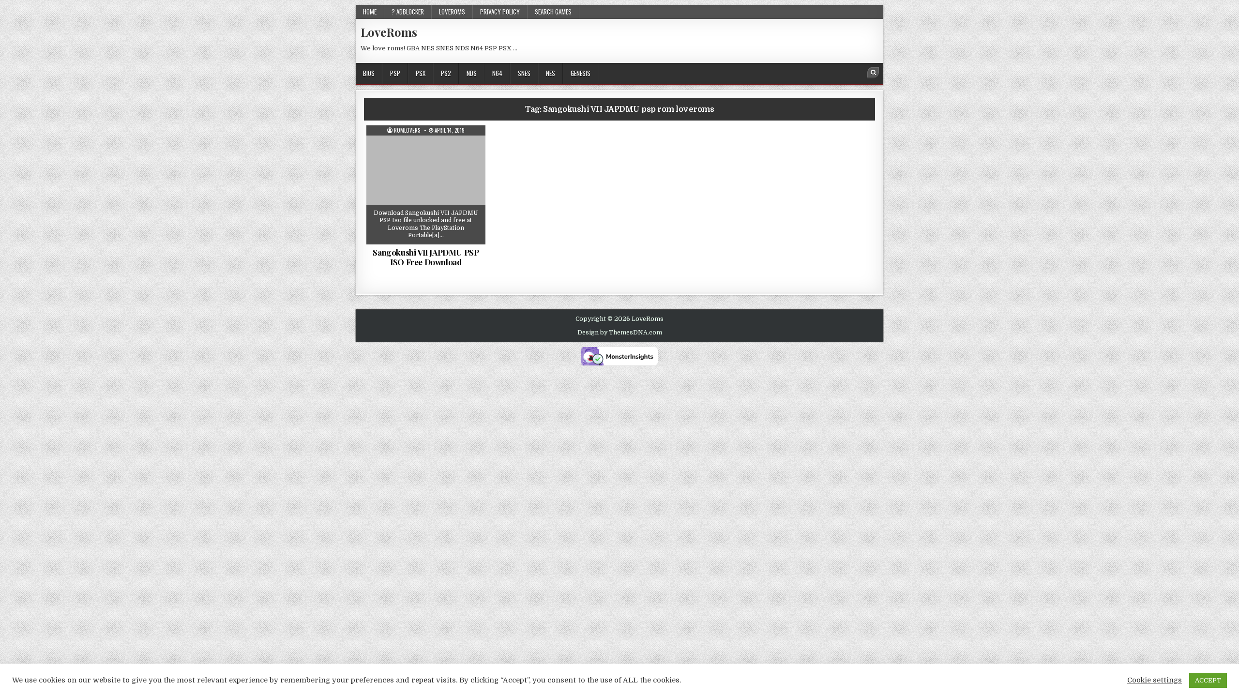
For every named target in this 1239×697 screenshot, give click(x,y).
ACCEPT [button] (1208, 680)
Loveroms (452, 11)
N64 (497, 73)
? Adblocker (408, 11)
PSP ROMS (429, 149)
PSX (420, 73)
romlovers (407, 130)
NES (550, 73)
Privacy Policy (500, 11)
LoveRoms (389, 32)
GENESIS (580, 73)
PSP (395, 73)
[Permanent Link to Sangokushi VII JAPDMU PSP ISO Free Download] (425, 184)
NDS (472, 73)
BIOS (369, 73)
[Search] (873, 72)
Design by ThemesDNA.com (619, 332)
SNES (524, 73)
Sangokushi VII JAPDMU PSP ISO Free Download (426, 257)
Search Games (553, 11)
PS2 (446, 73)
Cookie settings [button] (1154, 680)
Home (370, 11)
